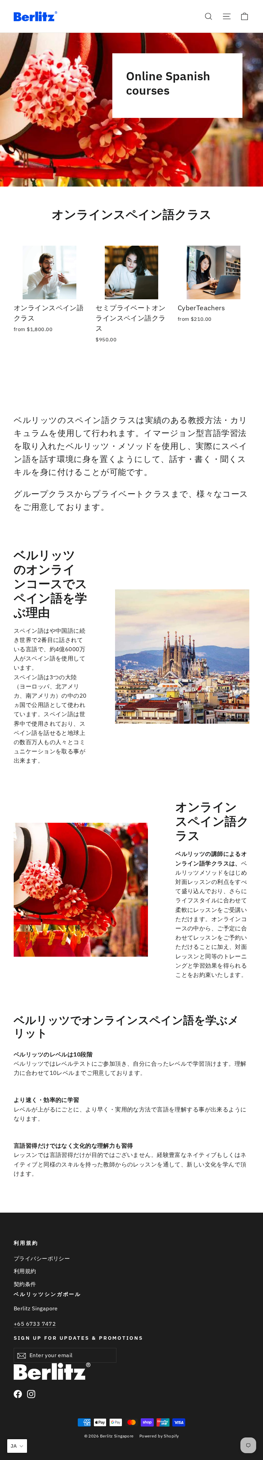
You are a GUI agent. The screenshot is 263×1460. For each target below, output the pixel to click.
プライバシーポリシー (42, 1258)
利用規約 (25, 1271)
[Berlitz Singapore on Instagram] (31, 1393)
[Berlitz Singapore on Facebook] (18, 1393)
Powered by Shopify (159, 1435)
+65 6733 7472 (35, 1323)
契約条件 (25, 1284)
